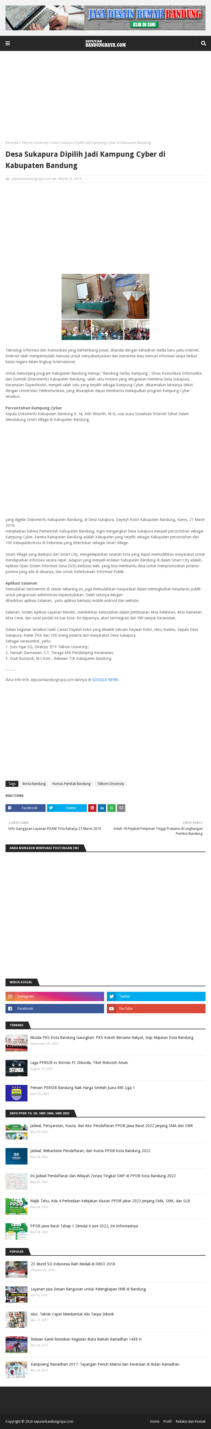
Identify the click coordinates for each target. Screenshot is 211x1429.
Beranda (11, 143)
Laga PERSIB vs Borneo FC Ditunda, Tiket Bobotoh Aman (79, 1062)
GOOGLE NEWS (105, 679)
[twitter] (156, 996)
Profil (167, 1421)
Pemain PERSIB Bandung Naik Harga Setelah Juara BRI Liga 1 (82, 1087)
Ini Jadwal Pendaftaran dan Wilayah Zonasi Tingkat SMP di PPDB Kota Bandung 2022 (103, 1176)
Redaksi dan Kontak (191, 1421)
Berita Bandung (34, 784)
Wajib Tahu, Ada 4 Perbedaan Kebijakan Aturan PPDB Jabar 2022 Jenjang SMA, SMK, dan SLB (110, 1201)
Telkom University (34, 143)
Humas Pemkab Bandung (71, 784)
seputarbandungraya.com (31, 179)
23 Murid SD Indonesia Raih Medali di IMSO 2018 (73, 1264)
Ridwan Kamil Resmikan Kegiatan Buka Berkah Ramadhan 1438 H (86, 1339)
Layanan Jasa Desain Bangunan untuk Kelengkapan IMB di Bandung (88, 1289)
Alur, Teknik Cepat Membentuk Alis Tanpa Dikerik (72, 1314)
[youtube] (156, 1008)
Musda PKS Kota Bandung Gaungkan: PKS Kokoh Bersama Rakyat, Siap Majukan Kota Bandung (111, 1037)
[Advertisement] (105, 97)
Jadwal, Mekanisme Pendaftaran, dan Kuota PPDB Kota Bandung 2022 (90, 1151)
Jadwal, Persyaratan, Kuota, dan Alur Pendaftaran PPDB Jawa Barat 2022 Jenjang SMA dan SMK (111, 1125)
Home (154, 1421)
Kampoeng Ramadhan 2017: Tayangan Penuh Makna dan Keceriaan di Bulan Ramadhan (105, 1364)
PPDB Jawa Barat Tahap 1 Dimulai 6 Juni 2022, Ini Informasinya (84, 1226)
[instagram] (54, 996)
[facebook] (54, 1008)
